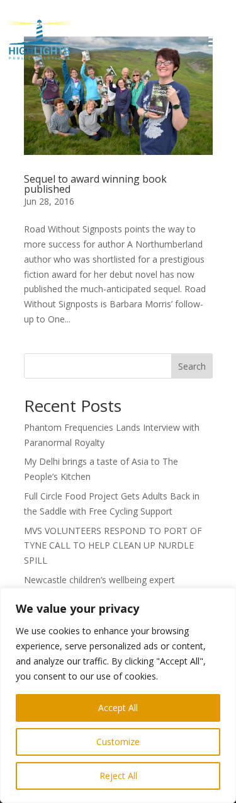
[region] (118, 695)
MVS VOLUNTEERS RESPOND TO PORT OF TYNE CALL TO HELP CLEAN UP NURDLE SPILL (113, 546)
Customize (118, 742)
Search (192, 366)
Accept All (118, 708)
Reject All (118, 776)
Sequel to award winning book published (95, 184)
